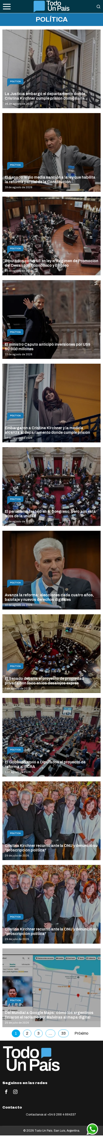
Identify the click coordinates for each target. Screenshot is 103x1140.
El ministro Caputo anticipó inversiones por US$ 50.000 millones (47, 346)
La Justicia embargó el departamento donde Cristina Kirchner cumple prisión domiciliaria (45, 96)
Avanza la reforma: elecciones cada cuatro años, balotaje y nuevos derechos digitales (49, 597)
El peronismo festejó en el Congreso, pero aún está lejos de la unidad (50, 513)
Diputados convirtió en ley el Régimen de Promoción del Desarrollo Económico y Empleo (51, 263)
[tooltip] (6, 1092)
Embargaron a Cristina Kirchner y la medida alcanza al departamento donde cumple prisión (47, 430)
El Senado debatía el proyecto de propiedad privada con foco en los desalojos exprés (44, 680)
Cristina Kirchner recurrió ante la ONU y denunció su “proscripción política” (51, 848)
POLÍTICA (15, 81)
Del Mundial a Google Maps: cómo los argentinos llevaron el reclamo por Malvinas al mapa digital (49, 1015)
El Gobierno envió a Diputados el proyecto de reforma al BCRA (45, 764)
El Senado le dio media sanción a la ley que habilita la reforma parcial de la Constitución (50, 179)
